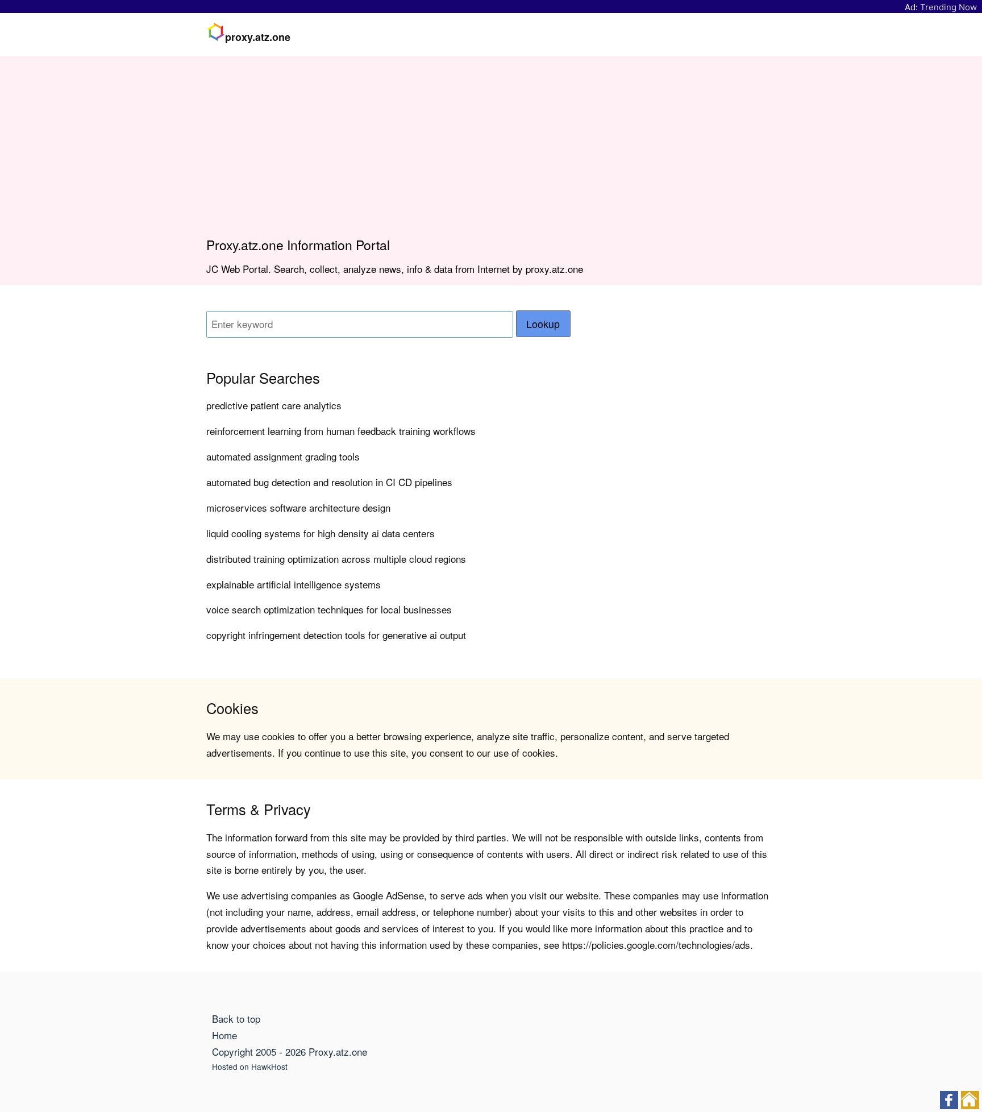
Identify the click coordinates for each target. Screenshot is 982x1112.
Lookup (543, 324)
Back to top (236, 1018)
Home (224, 1035)
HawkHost (269, 1066)
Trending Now (948, 7)
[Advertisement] (491, 151)
